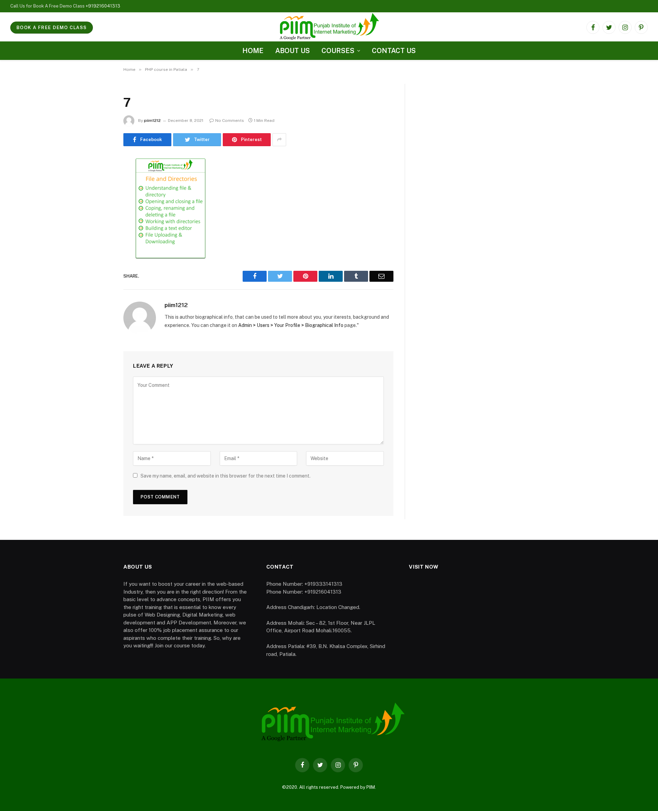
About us (292, 51)
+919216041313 (103, 6)
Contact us (394, 51)
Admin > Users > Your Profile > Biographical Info (290, 325)
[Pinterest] (99, 232)
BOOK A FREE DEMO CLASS (51, 27)
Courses (337, 51)
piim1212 (152, 120)
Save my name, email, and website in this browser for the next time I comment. (225, 476)
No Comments (229, 120)
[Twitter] (99, 197)
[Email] (99, 249)
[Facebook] (99, 180)
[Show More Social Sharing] (279, 139)
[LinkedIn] (99, 214)
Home (253, 51)
